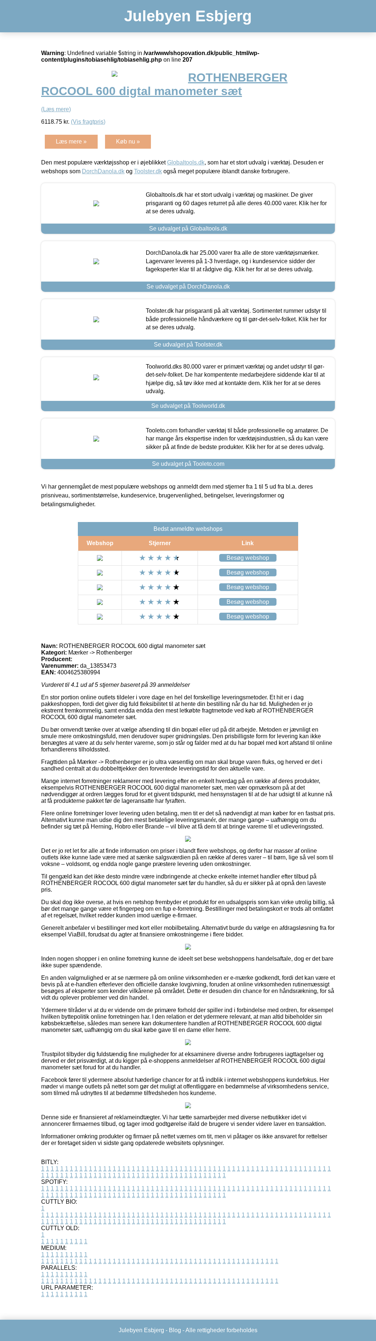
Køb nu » (128, 141)
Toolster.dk (148, 171)
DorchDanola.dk (103, 171)
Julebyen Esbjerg (188, 16)
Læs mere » (71, 141)
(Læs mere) (56, 109)
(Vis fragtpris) (88, 122)
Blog (175, 1330)
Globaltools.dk (186, 162)
